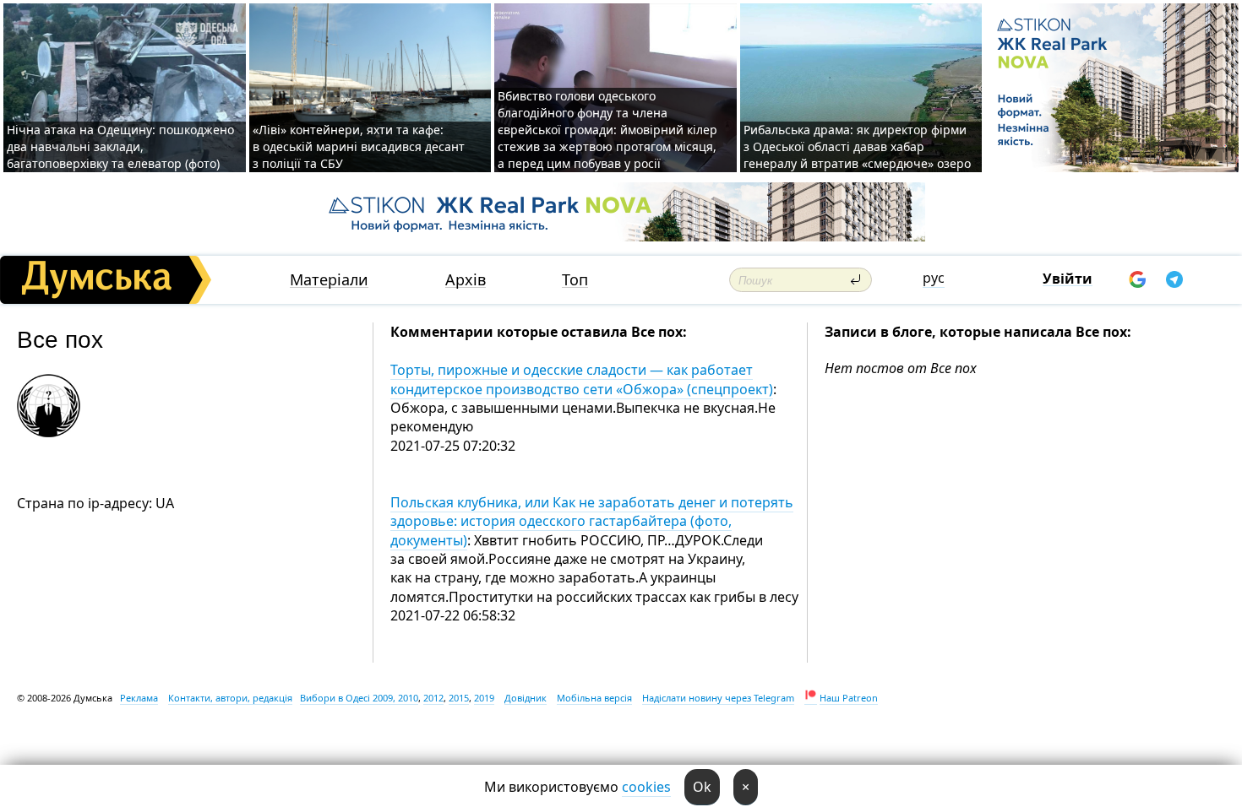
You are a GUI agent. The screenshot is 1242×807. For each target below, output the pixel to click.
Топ (575, 280)
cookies (646, 786)
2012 (433, 697)
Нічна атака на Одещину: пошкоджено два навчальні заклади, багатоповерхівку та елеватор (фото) (120, 146)
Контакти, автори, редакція (230, 697)
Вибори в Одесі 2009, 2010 (359, 697)
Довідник (525, 697)
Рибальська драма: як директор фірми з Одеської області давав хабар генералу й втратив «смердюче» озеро (857, 146)
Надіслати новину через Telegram (718, 697)
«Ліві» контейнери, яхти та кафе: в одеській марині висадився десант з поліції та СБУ (359, 146)
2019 (484, 697)
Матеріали (329, 280)
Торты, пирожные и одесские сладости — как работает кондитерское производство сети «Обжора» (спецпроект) (581, 379)
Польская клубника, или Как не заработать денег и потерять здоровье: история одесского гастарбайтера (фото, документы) (591, 521)
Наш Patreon (849, 697)
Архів (465, 280)
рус (934, 277)
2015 (459, 697)
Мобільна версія (594, 697)
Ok (702, 786)
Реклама (139, 697)
